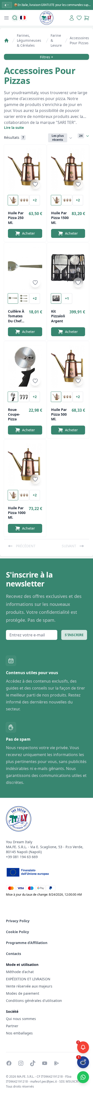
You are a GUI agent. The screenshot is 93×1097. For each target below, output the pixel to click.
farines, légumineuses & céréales (29, 40)
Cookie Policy (17, 931)
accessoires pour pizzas (79, 40)
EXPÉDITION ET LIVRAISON (28, 979)
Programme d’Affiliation (26, 942)
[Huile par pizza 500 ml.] (68, 366)
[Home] (6, 40)
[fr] (23, 18)
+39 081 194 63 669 (22, 856)
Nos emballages (19, 1033)
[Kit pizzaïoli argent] (68, 268)
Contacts (13, 953)
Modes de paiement (22, 993)
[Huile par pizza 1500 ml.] (68, 169)
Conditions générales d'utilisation (34, 1000)
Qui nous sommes (21, 1018)
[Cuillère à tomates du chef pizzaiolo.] (25, 268)
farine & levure (56, 40)
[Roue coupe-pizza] (25, 366)
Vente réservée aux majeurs (29, 986)
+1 (67, 298)
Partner (12, 1026)
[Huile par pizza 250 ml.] (25, 169)
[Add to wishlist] (35, 184)
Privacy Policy (18, 920)
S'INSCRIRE (74, 634)
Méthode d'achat (20, 971)
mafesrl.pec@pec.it (43, 1081)
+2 (35, 200)
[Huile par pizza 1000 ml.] (25, 464)
